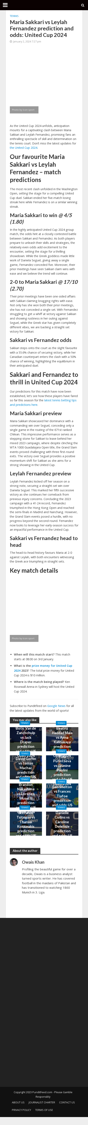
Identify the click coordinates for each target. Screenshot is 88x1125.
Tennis (14, 16)
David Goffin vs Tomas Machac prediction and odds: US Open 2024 (26, 770)
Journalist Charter (42, 1102)
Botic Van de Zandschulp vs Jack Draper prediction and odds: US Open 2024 (26, 742)
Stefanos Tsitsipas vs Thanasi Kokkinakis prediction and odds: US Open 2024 (26, 826)
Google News (56, 706)
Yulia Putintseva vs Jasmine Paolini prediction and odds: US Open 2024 (62, 770)
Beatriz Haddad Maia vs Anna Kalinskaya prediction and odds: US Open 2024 (62, 742)
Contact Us (67, 1102)
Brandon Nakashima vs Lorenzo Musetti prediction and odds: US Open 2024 (26, 798)
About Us (18, 1102)
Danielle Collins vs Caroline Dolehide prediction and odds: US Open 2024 (62, 826)
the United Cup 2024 (23, 148)
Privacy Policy (21, 1110)
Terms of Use (44, 1110)
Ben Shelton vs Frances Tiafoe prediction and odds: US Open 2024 (62, 798)
